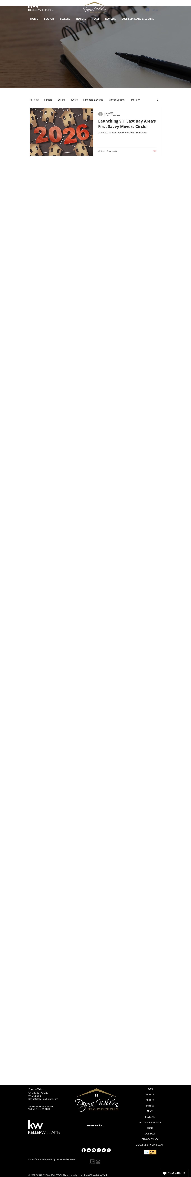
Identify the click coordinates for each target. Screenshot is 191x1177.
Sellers (61, 99)
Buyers (74, 99)
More (134, 99)
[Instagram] (99, 1150)
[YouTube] (94, 1150)
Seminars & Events (93, 99)
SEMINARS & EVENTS (150, 1122)
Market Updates (117, 99)
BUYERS (150, 1105)
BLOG (150, 1128)
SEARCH (150, 1094)
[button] (65, 19)
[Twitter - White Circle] (104, 1150)
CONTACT (150, 1133)
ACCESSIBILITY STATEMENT (150, 1144)
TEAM (150, 1111)
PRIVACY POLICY (150, 1139)
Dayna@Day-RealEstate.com (43, 1098)
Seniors (48, 99)
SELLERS (150, 1100)
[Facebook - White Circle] (84, 1150)
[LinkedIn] (89, 1150)
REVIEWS (150, 1116)
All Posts (34, 99)
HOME (150, 1088)
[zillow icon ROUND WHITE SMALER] (109, 1150)
